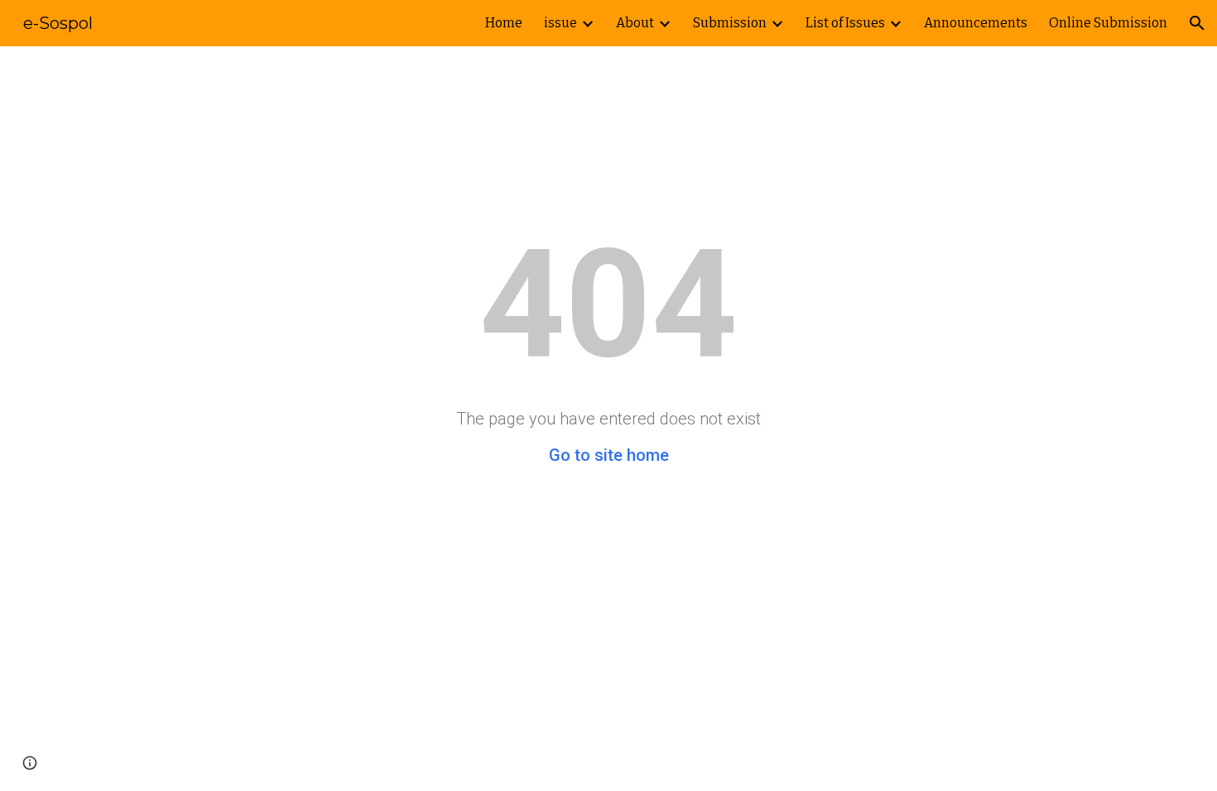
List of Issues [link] (845, 23)
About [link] (635, 23)
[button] (1197, 23)
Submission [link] (730, 23)
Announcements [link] (975, 23)
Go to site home (609, 455)
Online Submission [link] (1108, 23)
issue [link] (560, 23)
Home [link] (503, 23)
